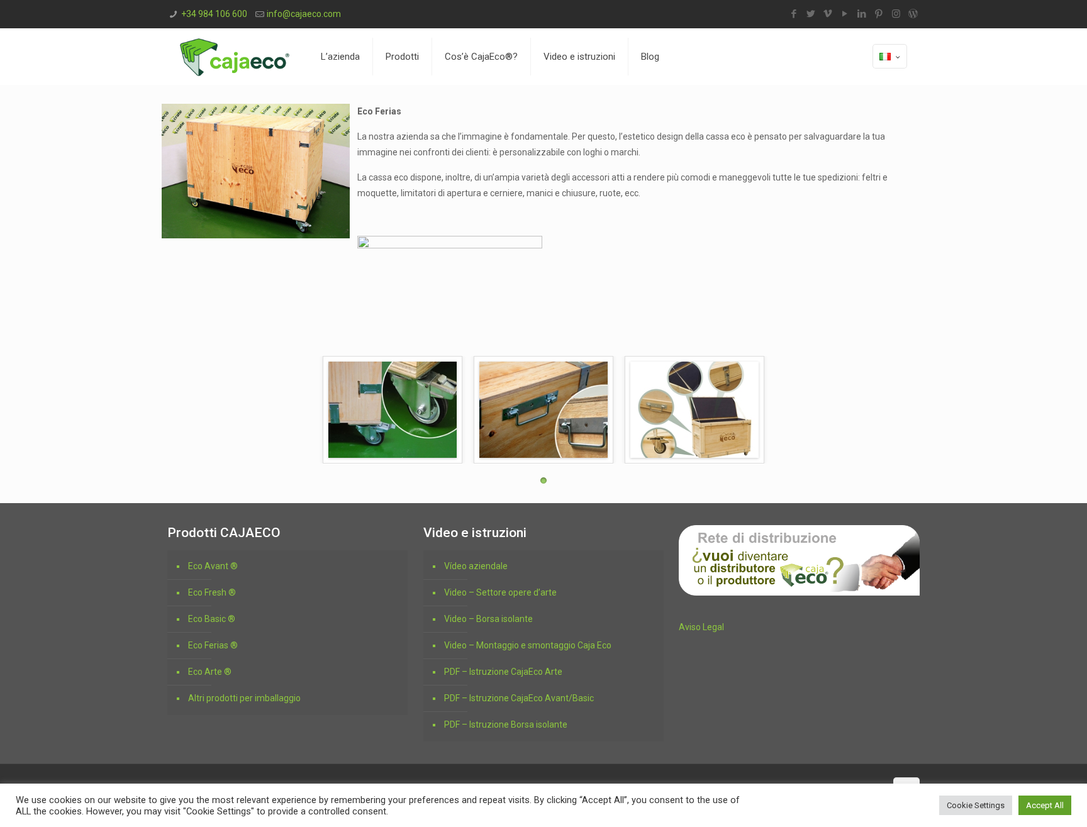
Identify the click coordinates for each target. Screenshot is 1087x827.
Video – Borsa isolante (488, 619)
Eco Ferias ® (213, 645)
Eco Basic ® (211, 619)
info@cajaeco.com (304, 14)
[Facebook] (794, 13)
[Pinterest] (879, 13)
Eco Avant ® (213, 566)
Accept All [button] (1045, 805)
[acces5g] (694, 410)
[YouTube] (845, 13)
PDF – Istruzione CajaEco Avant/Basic (519, 698)
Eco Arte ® (209, 672)
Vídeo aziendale (476, 566)
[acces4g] (543, 410)
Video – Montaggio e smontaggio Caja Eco (527, 645)
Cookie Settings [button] (976, 805)
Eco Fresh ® (212, 592)
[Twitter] (811, 13)
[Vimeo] (828, 13)
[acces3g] (392, 410)
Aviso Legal (701, 627)
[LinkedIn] (862, 13)
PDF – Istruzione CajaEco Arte (503, 672)
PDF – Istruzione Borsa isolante (505, 724)
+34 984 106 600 (214, 14)
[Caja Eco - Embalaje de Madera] (234, 56)
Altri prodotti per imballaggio (244, 698)
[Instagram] (896, 13)
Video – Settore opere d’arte (500, 592)
